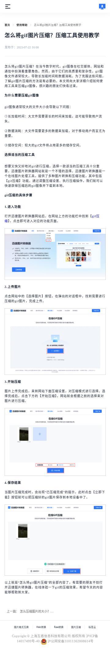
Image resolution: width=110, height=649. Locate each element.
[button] (7, 6)
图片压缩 (76, 627)
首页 (7, 24)
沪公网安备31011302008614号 (71, 641)
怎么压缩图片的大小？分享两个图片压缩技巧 (50, 611)
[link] (7, 24)
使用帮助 (22, 24)
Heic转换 (41, 627)
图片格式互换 (21, 627)
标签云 (92, 627)
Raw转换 (59, 627)
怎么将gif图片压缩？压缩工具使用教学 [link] (57, 24)
